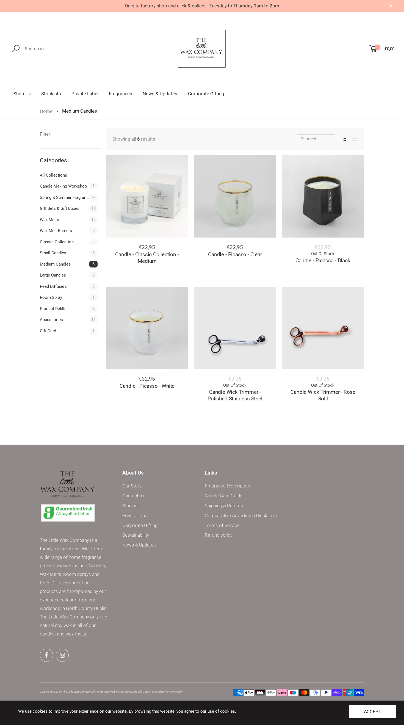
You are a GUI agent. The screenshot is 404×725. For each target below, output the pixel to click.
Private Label (135, 515)
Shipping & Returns (224, 505)
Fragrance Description (227, 486)
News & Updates (139, 545)
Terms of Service (222, 525)
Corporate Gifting (139, 525)
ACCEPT (372, 711)
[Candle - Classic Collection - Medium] (147, 196)
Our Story (132, 486)
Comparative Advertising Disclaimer (241, 515)
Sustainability (135, 535)
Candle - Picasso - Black (322, 260)
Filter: (45, 134)
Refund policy (219, 535)
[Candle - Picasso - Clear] (235, 196)
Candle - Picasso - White (147, 386)
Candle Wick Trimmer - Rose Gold (322, 395)
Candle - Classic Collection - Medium (147, 257)
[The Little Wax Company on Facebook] (46, 655)
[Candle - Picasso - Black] (323, 196)
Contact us (133, 495)
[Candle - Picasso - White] (147, 328)
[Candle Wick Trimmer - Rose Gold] (323, 328)
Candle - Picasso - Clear (235, 254)
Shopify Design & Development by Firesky (158, 691)
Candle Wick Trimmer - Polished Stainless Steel (234, 395)
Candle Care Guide (223, 495)
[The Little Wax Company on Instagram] (62, 655)
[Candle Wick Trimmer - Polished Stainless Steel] (235, 328)
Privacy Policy (124, 691)
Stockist (130, 505)
